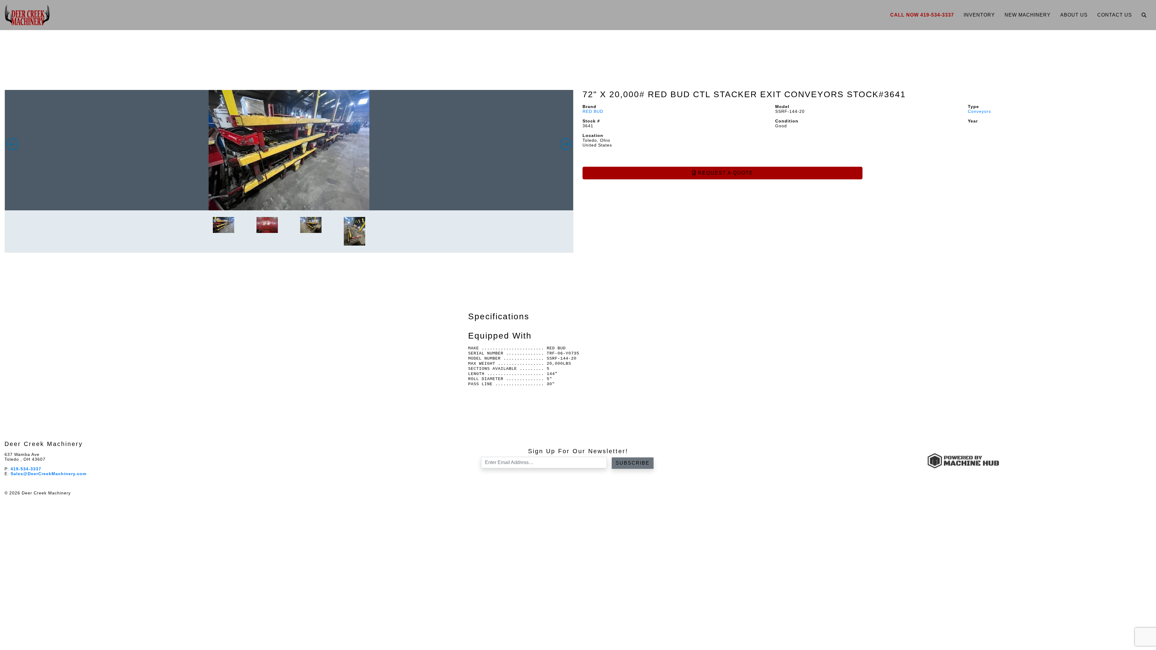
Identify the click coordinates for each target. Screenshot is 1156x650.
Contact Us (1114, 14)
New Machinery (1028, 14)
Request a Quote (724, 172)
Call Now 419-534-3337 (922, 14)
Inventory (979, 14)
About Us (1074, 14)
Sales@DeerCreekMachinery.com (48, 473)
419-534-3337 (26, 468)
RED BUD (593, 111)
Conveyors (979, 111)
